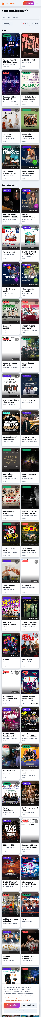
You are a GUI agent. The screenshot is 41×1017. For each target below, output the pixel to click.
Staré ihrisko (26, 812)
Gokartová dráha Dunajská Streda (27, 922)
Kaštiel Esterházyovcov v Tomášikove (30, 739)
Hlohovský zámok (8, 590)
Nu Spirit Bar (7, 367)
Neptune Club (26, 62)
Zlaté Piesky (6, 553)
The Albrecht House (28, 138)
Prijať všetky (12, 1005)
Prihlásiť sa (29, 3)
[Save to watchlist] (17, 36)
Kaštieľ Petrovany (8, 138)
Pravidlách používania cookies (19, 998)
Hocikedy (6, 24)
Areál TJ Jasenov (27, 101)
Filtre (36, 24)
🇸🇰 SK (25, 24)
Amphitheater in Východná (8, 887)
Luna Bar (5, 101)
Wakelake (6, 847)
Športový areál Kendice (10, 812)
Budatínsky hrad (27, 515)
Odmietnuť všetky (29, 1005)
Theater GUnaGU (8, 441)
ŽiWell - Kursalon (27, 960)
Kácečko (25, 588)
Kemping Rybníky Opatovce (27, 368)
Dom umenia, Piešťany (10, 219)
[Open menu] (37, 3)
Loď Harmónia (26, 849)
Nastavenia (20, 1011)
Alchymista (25, 330)
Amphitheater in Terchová (8, 516)
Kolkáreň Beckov (27, 478)
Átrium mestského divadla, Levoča (8, 663)
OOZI (4, 330)
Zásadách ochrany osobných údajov (16, 1000)
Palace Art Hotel (27, 176)
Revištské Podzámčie (29, 775)
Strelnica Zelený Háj (9, 64)
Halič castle (26, 402)
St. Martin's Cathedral (10, 478)
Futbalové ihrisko (8, 254)
